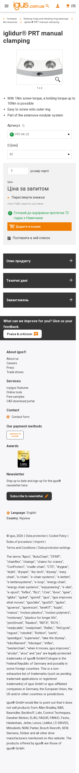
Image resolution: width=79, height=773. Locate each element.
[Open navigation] (6, 5)
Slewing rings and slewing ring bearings (45, 18)
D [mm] (12, 145)
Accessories (10, 22)
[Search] (47, 5)
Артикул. (14, 125)
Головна (12, 18)
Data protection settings (54, 547)
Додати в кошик (25, 228)
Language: (23, 512)
